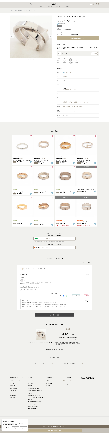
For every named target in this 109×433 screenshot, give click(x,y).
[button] (98, 4)
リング (75, 101)
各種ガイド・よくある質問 (39, 363)
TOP (11, 10)
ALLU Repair (49, 383)
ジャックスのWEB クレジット (46, 238)
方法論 (56, 344)
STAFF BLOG (13, 390)
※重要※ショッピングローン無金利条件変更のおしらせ (54, 1)
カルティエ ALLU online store (77, 106)
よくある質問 (13, 395)
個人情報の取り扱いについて (34, 395)
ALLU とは (30, 381)
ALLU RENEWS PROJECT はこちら (54, 349)
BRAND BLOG (13, 388)
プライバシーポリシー (33, 404)
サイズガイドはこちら (74, 89)
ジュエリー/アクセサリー (68, 101)
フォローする (94, 53)
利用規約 (30, 393)
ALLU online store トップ (16, 381)
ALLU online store (66, 106)
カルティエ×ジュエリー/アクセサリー (71, 102)
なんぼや (48, 385)
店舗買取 (48, 381)
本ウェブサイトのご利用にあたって (36, 390)
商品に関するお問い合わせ (69, 363)
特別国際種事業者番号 (33, 408)
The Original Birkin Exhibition (70, 384)
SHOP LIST (50, 6)
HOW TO (40, 6)
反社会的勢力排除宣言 (33, 406)
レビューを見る (74, 34)
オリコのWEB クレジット (45, 247)
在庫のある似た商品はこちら (78, 38)
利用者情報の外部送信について (35, 401)
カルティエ (15, 10)
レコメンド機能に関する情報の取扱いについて (36, 398)
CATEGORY (58, 6)
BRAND (67, 6)
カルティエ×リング (84, 102)
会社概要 (30, 385)
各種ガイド (12, 385)
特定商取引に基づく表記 (33, 388)
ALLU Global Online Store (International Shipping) (88, 378)
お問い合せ (12, 398)
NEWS (11, 393)
